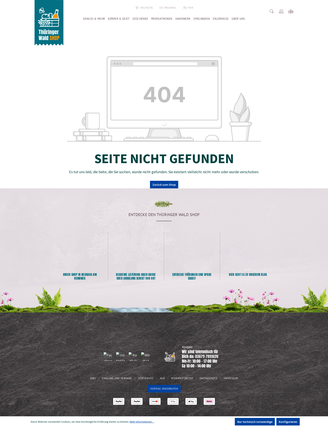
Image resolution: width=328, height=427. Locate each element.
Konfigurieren (288, 422)
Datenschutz (208, 378)
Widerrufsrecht (182, 378)
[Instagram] (120, 356)
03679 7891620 (206, 356)
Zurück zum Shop (164, 184)
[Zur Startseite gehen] (49, 23)
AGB (162, 378)
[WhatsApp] (145, 356)
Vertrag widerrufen (164, 388)
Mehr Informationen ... (142, 421)
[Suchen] (271, 11)
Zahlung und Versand (117, 378)
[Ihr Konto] (281, 11)
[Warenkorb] (291, 11)
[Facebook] (108, 356)
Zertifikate (145, 378)
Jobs (93, 378)
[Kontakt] (133, 356)
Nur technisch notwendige (254, 422)
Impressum (231, 378)
